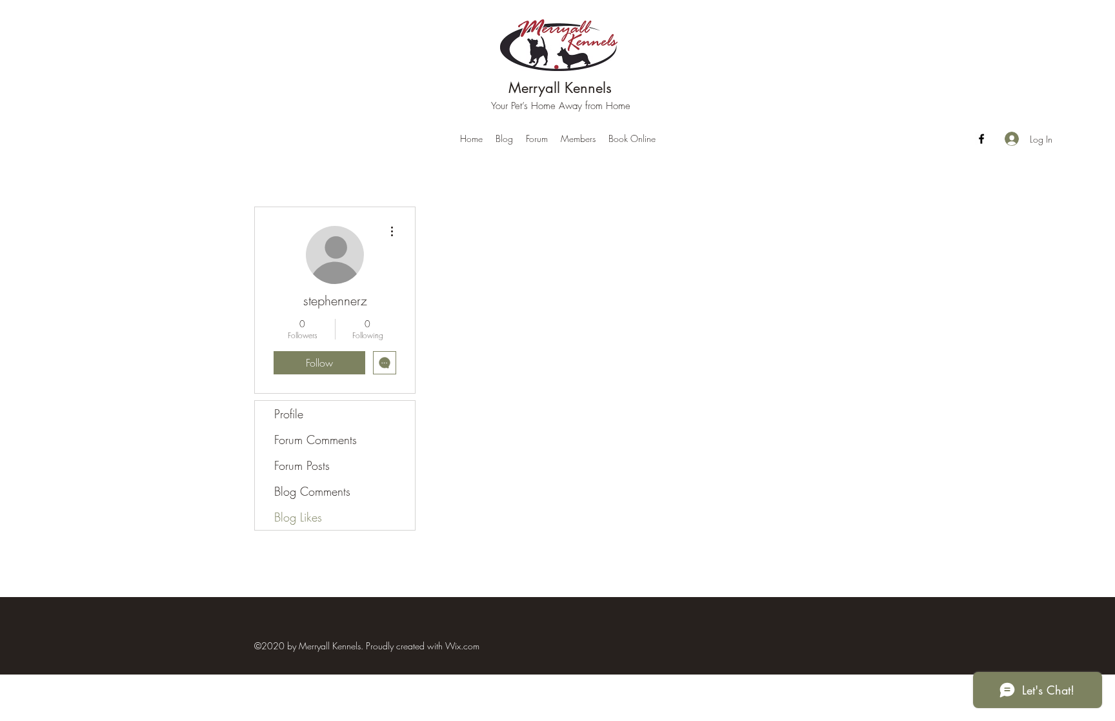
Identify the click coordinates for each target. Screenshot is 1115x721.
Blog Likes (298, 517)
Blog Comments (312, 491)
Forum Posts (302, 465)
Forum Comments (315, 439)
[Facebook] (981, 138)
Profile (288, 413)
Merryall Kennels (560, 88)
